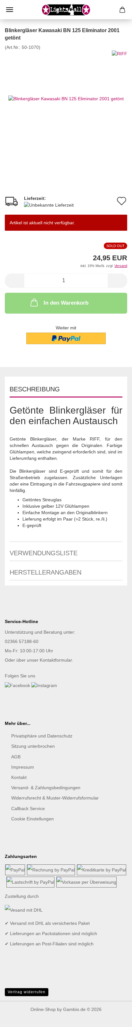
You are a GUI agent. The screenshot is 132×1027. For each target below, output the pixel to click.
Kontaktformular (56, 660)
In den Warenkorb (66, 303)
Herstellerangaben (45, 572)
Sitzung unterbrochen (33, 746)
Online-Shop (43, 1009)
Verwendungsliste (44, 553)
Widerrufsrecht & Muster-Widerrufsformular (55, 797)
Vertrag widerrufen (26, 992)
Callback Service (28, 808)
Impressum (22, 767)
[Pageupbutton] (114, 1017)
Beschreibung (35, 389)
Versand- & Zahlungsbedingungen (45, 787)
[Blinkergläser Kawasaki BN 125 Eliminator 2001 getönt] (66, 98)
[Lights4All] (66, 9)
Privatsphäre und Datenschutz (41, 735)
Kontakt (19, 777)
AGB (16, 756)
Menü (9, 9)
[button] (14, 280)
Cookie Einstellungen (32, 818)
